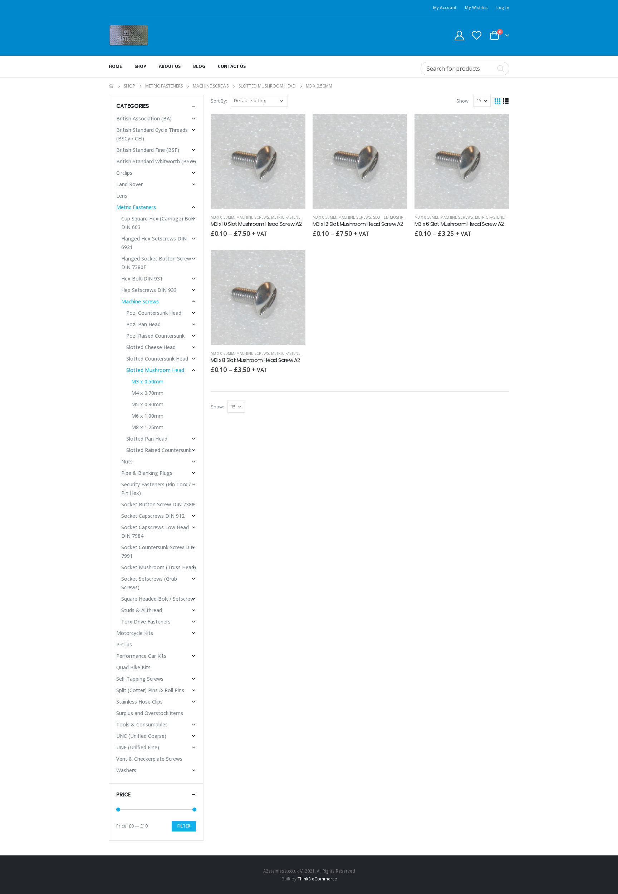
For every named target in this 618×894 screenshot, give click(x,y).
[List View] (505, 100)
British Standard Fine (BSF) (147, 149)
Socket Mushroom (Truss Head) (158, 567)
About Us (170, 66)
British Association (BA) (144, 118)
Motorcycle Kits (134, 633)
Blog (199, 66)
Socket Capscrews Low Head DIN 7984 (155, 531)
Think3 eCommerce (317, 878)
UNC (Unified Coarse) (141, 735)
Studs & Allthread (141, 610)
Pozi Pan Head (143, 324)
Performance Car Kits (141, 655)
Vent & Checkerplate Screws (149, 758)
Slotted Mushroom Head (398, 217)
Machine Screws (252, 217)
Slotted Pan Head (146, 438)
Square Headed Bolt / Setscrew (157, 598)
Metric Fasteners (288, 217)
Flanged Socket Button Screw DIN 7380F (156, 262)
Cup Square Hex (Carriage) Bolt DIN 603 (158, 222)
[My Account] (459, 35)
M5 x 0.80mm (147, 404)
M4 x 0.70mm (147, 392)
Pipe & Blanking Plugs (146, 473)
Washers (126, 770)
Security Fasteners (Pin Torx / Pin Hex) (156, 488)
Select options (293, 125)
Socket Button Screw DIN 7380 (158, 504)
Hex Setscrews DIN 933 (149, 290)
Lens (121, 195)
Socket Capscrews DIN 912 (153, 515)
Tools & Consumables (142, 724)
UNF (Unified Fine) (137, 747)
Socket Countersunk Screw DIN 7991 (158, 551)
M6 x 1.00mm (147, 415)
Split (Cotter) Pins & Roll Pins (150, 690)
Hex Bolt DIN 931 (142, 278)
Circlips (124, 172)
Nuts (127, 461)
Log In (502, 7)
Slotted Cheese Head (151, 347)
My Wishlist (476, 7)
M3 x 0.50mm (222, 217)
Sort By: (219, 101)
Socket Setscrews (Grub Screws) (149, 583)
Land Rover (129, 184)
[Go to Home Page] (111, 86)
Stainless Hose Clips (139, 701)
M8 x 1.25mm (147, 427)
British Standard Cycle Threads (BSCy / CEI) (152, 134)
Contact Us (232, 66)
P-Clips (124, 644)
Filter (183, 826)
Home (115, 66)
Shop (140, 66)
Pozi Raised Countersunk (155, 335)
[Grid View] (497, 100)
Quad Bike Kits (133, 667)
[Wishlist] (476, 35)
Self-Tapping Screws (139, 678)
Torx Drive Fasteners (146, 621)
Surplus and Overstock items (149, 713)
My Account (445, 7)
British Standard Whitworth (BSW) (156, 161)
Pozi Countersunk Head (153, 312)
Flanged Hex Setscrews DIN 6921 (154, 242)
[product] (258, 161)
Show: (463, 101)
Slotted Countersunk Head (157, 358)
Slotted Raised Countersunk (158, 450)
